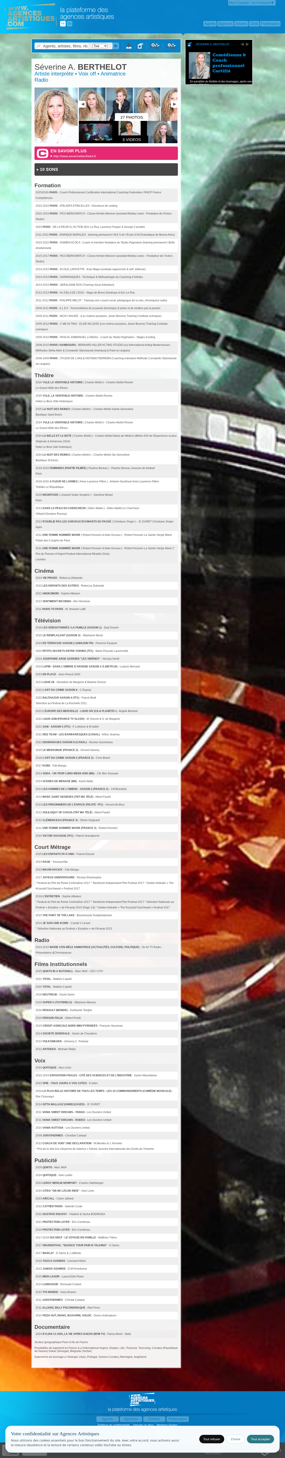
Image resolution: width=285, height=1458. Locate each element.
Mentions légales (167, 1425)
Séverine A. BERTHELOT (213, 44)
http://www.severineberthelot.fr (74, 156)
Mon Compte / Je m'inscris (249, 3)
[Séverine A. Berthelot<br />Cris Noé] (92, 120)
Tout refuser (211, 1439)
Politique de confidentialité (114, 1425)
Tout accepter (260, 1439)
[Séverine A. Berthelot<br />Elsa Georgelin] (174, 120)
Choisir (235, 1439)
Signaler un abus (143, 1425)
